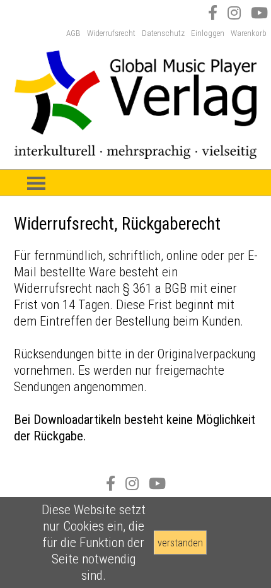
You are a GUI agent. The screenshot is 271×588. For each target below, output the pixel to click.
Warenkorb (249, 33)
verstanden (180, 543)
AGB (73, 33)
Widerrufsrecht (111, 33)
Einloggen (207, 33)
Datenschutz (163, 33)
